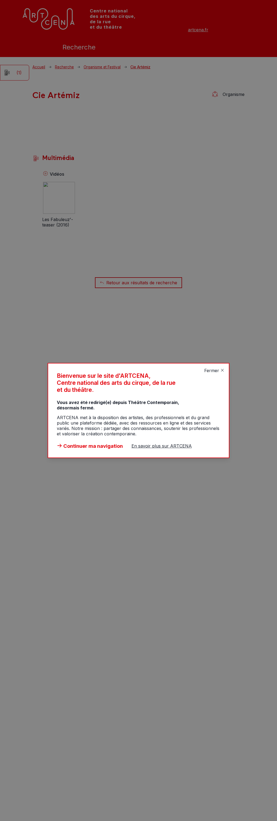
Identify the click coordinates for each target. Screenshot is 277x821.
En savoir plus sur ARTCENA (161, 446)
